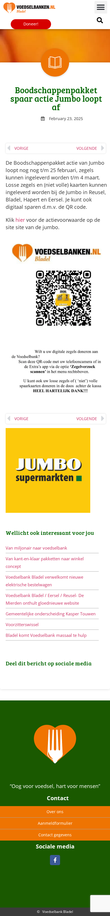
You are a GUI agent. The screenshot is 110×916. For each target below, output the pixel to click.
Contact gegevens (55, 834)
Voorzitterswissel (22, 624)
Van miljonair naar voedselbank (36, 548)
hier (20, 219)
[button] (100, 7)
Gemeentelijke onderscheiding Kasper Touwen (51, 614)
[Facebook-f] (55, 860)
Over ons (55, 811)
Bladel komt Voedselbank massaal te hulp (46, 635)
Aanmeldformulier (55, 823)
